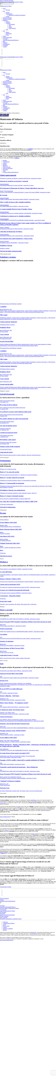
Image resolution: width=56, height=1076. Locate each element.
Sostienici (5, 42)
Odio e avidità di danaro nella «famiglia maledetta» (15, 202)
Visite (4, 171)
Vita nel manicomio (8, 191)
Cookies (5, 927)
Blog (4, 41)
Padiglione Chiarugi (6, 245)
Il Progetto (5, 922)
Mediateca (5, 20)
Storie (4, 8)
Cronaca (5, 163)
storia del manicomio (7, 168)
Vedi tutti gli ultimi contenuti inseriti (10, 251)
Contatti (5, 46)
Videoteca (8, 23)
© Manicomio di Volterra (8, 923)
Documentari (12, 24)
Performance (9, 33)
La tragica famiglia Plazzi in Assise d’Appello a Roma (16, 209)
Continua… (17, 158)
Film (10, 25)
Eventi (4, 36)
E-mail (4, 924)
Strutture (5, 160)
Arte (4, 31)
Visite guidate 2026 (7, 37)
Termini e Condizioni (8, 928)
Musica (7, 32)
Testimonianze (9, 13)
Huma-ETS (33, 932)
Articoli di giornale (7, 19)
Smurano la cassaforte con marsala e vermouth (14, 181)
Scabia (18, 806)
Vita (4, 11)
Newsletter (5, 45)
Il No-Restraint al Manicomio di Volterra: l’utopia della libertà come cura (22, 188)
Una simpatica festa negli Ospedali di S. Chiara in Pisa (16, 238)
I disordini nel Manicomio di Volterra (11, 231)
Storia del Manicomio (5, 816)
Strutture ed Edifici (7, 17)
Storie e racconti (6, 167)
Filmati (10, 27)
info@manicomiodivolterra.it (6, 940)
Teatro (7, 34)
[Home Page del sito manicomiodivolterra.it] (5, 886)
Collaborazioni (6, 44)
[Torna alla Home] (11, 2)
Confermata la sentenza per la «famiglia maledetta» (15, 216)
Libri (7, 29)
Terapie (7, 16)
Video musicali (12, 28)
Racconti (8, 10)
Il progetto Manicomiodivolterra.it (10, 172)
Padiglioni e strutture (4, 248)
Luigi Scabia (3, 802)
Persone (7, 12)
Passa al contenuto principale (6, 0)
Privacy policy (6, 926)
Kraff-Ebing (33, 800)
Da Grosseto (3, 195)
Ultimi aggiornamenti (8, 175)
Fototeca (8, 21)
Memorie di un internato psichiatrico (17, 15)
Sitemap (5, 930)
